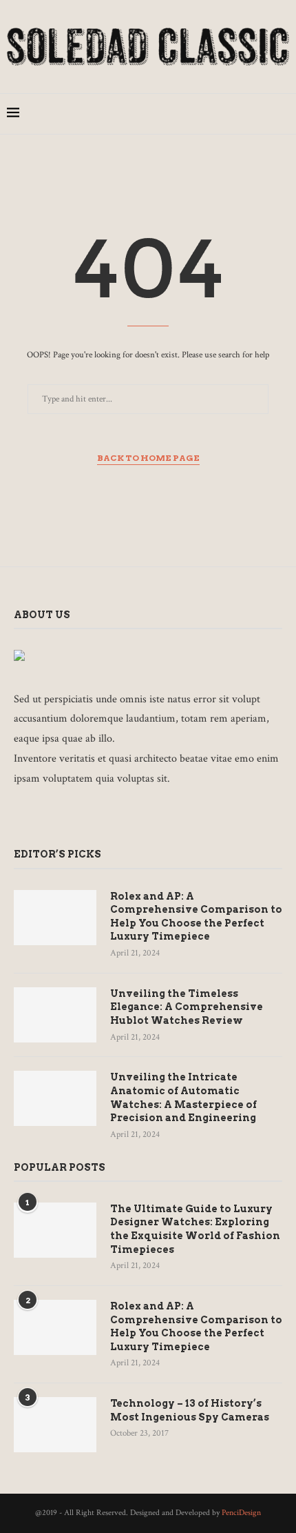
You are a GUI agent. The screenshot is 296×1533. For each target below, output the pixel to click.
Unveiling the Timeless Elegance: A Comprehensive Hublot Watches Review (186, 1007)
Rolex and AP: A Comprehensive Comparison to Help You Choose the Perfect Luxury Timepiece (196, 916)
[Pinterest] (225, 114)
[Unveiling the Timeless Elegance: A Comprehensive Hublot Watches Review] (55, 1014)
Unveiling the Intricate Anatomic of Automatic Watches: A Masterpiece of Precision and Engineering (183, 1097)
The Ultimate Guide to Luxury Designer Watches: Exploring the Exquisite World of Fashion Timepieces (195, 1229)
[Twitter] (40, 816)
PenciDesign (241, 1512)
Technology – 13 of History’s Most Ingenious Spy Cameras (189, 1410)
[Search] (282, 114)
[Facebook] (196, 114)
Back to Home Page (148, 458)
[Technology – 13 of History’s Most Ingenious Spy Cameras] (55, 1424)
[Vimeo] (116, 816)
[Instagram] (211, 114)
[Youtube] (254, 114)
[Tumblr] (240, 114)
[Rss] (134, 816)
